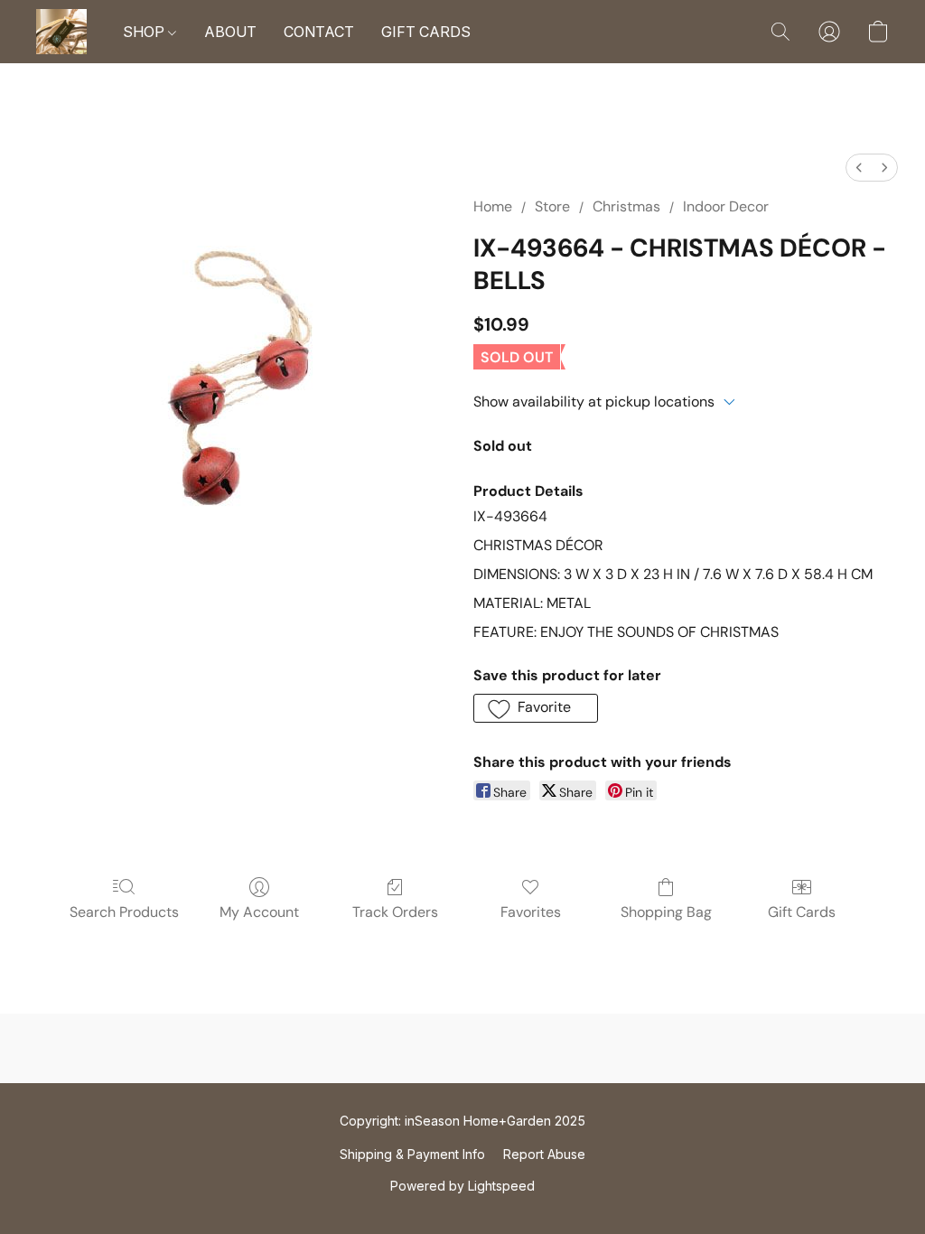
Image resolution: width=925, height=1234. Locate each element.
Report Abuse (544, 1154)
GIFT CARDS (426, 32)
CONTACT (319, 32)
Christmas (626, 206)
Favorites (530, 911)
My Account (259, 911)
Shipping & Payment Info (412, 1154)
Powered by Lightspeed (462, 1185)
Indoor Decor (726, 206)
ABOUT (230, 32)
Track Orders (395, 911)
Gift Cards (802, 911)
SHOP (145, 32)
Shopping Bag (666, 911)
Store (552, 206)
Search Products (124, 911)
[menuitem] (859, 167)
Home (492, 206)
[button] (61, 31)
